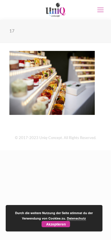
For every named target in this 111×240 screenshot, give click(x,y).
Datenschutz (76, 218)
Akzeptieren (56, 224)
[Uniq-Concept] (55, 10)
